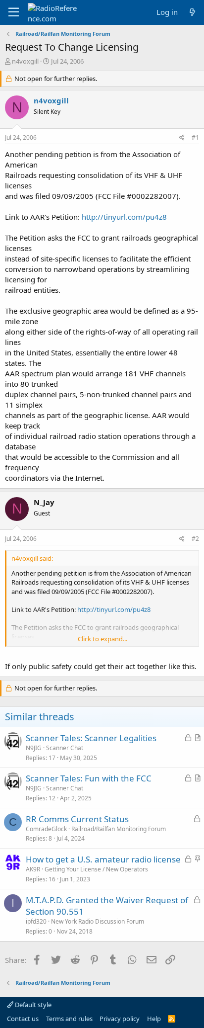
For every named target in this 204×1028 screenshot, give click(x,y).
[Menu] (13, 12)
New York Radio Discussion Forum (97, 921)
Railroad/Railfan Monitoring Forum (118, 829)
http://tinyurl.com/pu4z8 (124, 217)
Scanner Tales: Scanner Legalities (91, 738)
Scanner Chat (64, 748)
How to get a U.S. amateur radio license (103, 859)
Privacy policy (120, 1018)
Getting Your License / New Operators (96, 869)
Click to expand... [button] (102, 638)
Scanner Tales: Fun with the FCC (89, 778)
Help (154, 1018)
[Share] (182, 138)
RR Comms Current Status (77, 819)
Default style (32, 1004)
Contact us (23, 1018)
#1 (195, 137)
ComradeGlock (46, 829)
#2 (195, 538)
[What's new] (192, 12)
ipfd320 (36, 921)
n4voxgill (25, 61)
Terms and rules (69, 1018)
